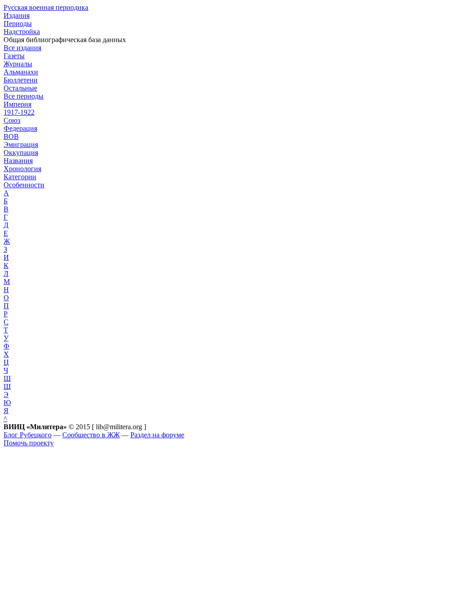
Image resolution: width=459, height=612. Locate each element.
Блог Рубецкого (28, 435)
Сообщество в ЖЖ (91, 435)
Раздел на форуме (157, 435)
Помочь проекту (29, 443)
